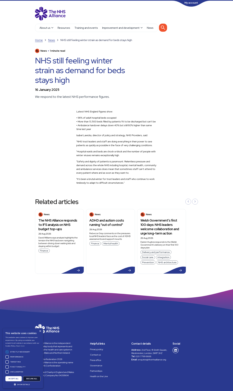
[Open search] (163, 28)
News (150, 28)
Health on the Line (99, 376)
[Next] (195, 202)
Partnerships (96, 371)
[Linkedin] (176, 350)
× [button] (40, 331)
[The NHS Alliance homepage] (50, 14)
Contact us (95, 354)
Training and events (86, 28)
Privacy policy (96, 349)
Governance (96, 365)
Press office (95, 360)
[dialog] (23, 358)
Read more (20, 346)
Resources (64, 28)
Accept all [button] (13, 379)
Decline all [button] (31, 379)
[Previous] (188, 202)
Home (39, 40)
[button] (22, 384)
